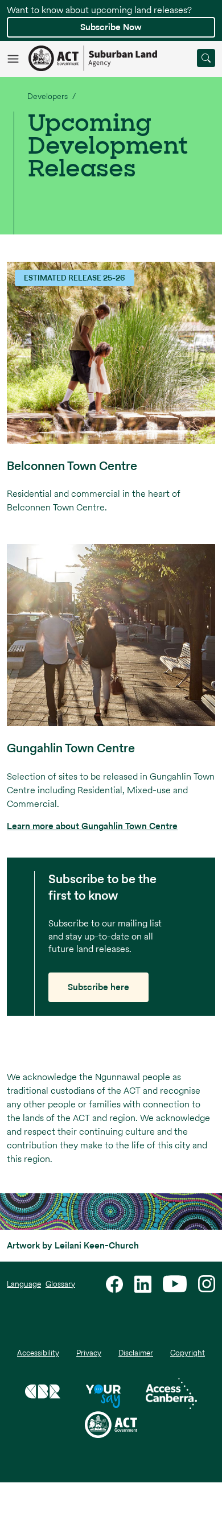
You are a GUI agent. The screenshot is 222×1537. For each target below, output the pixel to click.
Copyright (187, 1353)
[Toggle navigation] (17, 58)
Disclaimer (135, 1353)
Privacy (88, 1353)
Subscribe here (98, 987)
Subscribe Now (111, 27)
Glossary (60, 1284)
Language (24, 1284)
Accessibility (38, 1353)
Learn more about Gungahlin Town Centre (92, 826)
